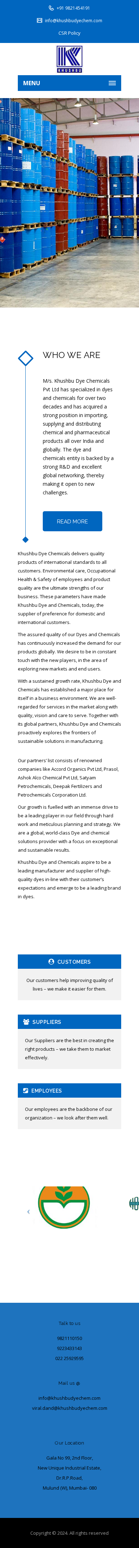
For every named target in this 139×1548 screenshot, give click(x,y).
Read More (72, 521)
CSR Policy (69, 33)
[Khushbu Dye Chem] (69, 59)
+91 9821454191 (73, 8)
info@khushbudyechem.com (73, 21)
